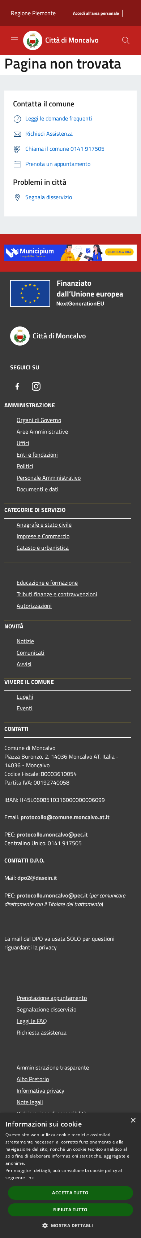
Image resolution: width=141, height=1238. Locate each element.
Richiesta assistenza (42, 1032)
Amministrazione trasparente (53, 1067)
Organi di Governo (39, 420)
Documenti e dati (38, 489)
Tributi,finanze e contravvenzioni (57, 594)
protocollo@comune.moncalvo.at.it (65, 817)
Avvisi (24, 664)
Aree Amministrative (42, 431)
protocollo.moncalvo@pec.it (52, 834)
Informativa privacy (40, 1090)
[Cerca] (125, 40)
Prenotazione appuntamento (52, 997)
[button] (70, 1225)
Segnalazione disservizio (46, 1009)
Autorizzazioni (34, 605)
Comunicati (30, 652)
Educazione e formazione (47, 582)
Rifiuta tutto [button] (70, 1210)
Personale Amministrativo (49, 477)
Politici (25, 466)
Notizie (25, 641)
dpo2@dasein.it (37, 878)
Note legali (30, 1102)
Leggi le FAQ (32, 1021)
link (30, 1178)
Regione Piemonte (33, 13)
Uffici (23, 443)
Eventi (25, 708)
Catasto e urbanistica (43, 547)
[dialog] (70, 1175)
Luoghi (25, 696)
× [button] (133, 1120)
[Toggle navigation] (14, 39)
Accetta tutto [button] (70, 1193)
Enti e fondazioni (37, 454)
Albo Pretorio (33, 1079)
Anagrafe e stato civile (44, 524)
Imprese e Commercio (43, 536)
